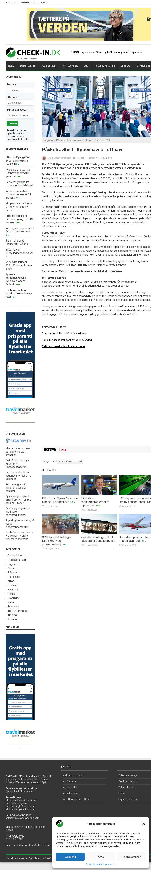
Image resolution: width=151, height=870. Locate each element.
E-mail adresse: (16, 109)
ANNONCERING (28, 2)
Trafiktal (80, 158)
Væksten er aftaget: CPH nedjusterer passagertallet (98, 538)
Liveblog (12, 585)
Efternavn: (13, 97)
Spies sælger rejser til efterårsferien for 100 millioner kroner (18, 499)
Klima (11, 581)
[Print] (107, 158)
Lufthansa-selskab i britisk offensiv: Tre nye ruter (19, 293)
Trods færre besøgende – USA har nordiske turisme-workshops (19, 535)
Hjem (11, 65)
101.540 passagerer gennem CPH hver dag (67, 339)
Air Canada (69, 781)
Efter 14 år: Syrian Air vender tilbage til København (60, 500)
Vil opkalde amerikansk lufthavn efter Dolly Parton (19, 207)
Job (86, 65)
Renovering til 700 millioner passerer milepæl (16, 487)
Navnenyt (13, 589)
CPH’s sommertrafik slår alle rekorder (63, 346)
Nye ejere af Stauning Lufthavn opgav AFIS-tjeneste (112, 52)
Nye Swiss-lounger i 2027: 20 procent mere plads (19, 265)
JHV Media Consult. (39, 845)
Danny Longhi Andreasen (20, 806)
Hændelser (14, 576)
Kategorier (49, 65)
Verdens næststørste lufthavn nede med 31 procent (18, 194)
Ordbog (125, 65)
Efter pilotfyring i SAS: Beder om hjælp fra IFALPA (18, 160)
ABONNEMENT (12, 2)
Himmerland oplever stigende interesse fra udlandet (18, 475)
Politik (11, 593)
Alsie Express (70, 793)
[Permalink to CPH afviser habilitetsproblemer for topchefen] (99, 493)
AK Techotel (70, 787)
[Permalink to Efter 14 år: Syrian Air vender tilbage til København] (60, 493)
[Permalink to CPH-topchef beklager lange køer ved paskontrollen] (60, 532)
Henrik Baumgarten (17, 803)
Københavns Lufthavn (70, 461)
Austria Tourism (127, 781)
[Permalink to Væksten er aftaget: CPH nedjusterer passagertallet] (99, 532)
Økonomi (13, 619)
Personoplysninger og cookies (100, 864)
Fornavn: (12, 84)
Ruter (11, 602)
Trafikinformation (18, 610)
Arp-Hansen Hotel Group (77, 799)
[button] (143, 824)
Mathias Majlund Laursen (20, 809)
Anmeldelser (15, 555)
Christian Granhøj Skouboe (21, 800)
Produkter (13, 598)
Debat (11, 568)
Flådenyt (13, 572)
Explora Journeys (128, 799)
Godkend (70, 856)
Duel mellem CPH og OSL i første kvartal (65, 333)
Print (110, 158)
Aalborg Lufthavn (73, 775)
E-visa (121, 793)
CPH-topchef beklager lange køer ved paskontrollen (56, 540)
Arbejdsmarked (17, 559)
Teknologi (13, 606)
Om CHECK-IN (27, 65)
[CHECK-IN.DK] (33, 56)
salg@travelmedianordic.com (23, 817)
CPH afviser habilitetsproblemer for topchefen (95, 502)
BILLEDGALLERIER (105, 65)
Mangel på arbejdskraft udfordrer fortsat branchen (19, 451)
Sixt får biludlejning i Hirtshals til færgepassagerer (17, 463)
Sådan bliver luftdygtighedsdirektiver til (19, 253)
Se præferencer (131, 856)
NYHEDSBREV (43, 2)
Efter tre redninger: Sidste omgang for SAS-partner (20, 219)
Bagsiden (13, 564)
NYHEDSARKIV (70, 65)
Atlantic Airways (127, 775)
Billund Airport (126, 787)
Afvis (101, 856)
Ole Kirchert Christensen (60, 158)
